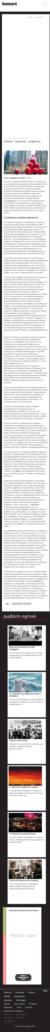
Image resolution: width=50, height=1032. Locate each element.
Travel (19, 1007)
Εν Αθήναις (33, 1004)
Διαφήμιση (20, 1017)
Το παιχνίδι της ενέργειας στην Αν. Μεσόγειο (25, 694)
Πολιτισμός (21, 1000)
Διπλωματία (39, 17)
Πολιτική (7, 992)
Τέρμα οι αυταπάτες (18, 740)
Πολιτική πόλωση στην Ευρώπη (23, 880)
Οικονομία (19, 992)
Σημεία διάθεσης (21, 1014)
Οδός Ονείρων (19, 1004)
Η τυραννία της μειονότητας (22, 833)
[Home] (9, 4)
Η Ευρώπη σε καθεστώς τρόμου (23, 787)
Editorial (7, 1004)
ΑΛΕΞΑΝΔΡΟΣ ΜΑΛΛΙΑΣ (21, 603)
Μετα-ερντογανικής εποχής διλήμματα (22, 648)
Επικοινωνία (8, 1017)
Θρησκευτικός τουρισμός (13, 1011)
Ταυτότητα (7, 1014)
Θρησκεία (8, 1000)
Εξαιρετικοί (8, 1007)
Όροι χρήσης (8, 1021)
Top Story (28, 1007)
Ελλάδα (7, 996)
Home (30, 17)
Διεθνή (31, 992)
